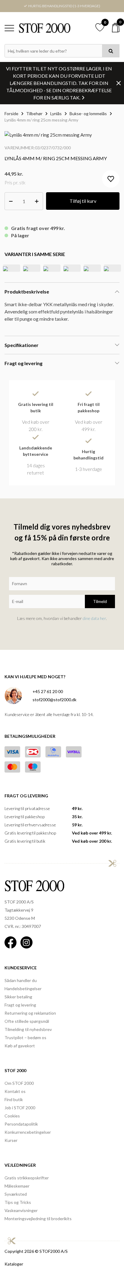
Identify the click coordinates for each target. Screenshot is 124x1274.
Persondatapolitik (21, 1124)
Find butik (14, 1099)
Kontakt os (15, 1091)
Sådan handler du (21, 980)
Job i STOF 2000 (20, 1107)
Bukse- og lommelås (88, 113)
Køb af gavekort (20, 1045)
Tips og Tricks (18, 1202)
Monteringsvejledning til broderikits (38, 1218)
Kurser (11, 1140)
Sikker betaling (18, 996)
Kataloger (14, 1263)
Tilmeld (100, 601)
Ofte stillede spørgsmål (27, 1021)
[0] (115, 27)
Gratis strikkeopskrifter (27, 1177)
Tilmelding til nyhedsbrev (28, 1029)
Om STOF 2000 (19, 1083)
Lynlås (56, 113)
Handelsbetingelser (23, 988)
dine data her (94, 618)
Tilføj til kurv (83, 201)
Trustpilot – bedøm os (25, 1037)
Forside (11, 113)
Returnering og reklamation (30, 1013)
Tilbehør (34, 113)
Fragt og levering (20, 1004)
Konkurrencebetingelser (28, 1132)
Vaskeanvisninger (21, 1210)
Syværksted (16, 1194)
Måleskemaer (17, 1185)
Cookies (12, 1115)
